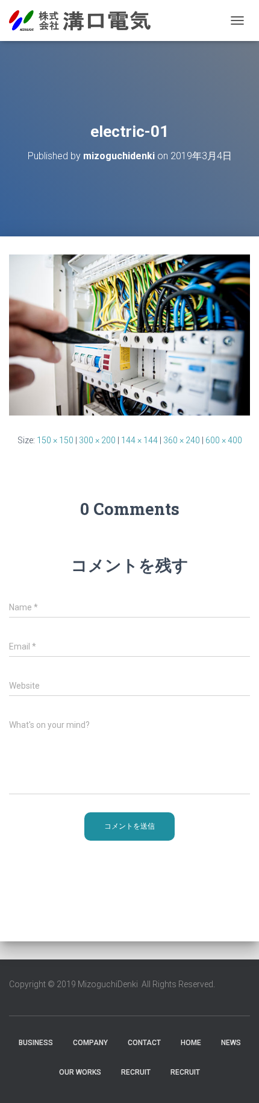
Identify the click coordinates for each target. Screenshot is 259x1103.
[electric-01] (129, 334)
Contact (144, 1042)
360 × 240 (181, 440)
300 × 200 (97, 440)
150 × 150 (55, 440)
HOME (191, 1042)
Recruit (185, 1072)
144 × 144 (139, 440)
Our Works (80, 1072)
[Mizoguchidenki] (84, 20)
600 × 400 (223, 440)
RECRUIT (136, 1072)
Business (36, 1042)
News (231, 1042)
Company (90, 1042)
